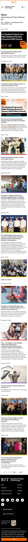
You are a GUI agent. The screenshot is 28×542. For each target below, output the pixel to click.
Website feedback (7, 509)
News (10, 24)
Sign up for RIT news (8, 513)
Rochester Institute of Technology (10, 7)
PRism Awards (12, 127)
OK (14, 539)
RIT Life (19, 487)
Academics (7, 22)
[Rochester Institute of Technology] (14, 2)
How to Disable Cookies (18, 536)
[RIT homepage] (12, 480)
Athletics (19, 490)
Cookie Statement (6, 536)
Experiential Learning (6, 490)
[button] (2, 7)
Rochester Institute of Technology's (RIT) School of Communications (13, 125)
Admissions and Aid (6, 493)
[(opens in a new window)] (2, 500)
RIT (2, 22)
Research (19, 485)
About (2, 485)
